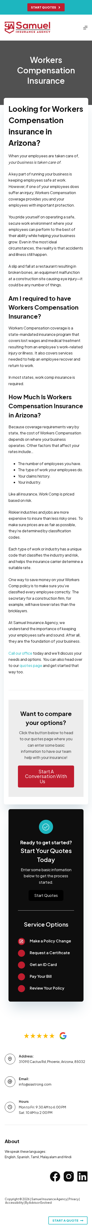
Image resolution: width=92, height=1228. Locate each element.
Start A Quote (65, 1220)
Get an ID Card (43, 964)
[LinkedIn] (82, 1176)
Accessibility (14, 1202)
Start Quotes (43, 7)
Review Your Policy (47, 988)
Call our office (20, 653)
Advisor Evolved (40, 1202)
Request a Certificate (50, 952)
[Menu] (85, 27)
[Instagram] (69, 1176)
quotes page (31, 665)
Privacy (74, 1199)
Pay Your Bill (41, 976)
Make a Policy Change (50, 940)
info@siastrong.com (35, 1084)
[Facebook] (55, 1176)
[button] (46, 776)
